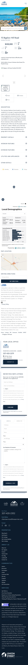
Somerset (15, 332)
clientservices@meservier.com (12, 519)
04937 (24, 332)
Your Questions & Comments (9, 447)
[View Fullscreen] (3, 260)
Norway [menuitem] (3, 576)
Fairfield (20, 332)
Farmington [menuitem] (4, 570)
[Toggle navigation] (26, 3)
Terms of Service (5, 489)
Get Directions (14, 281)
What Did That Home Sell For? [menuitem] (9, 597)
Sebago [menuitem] (3, 582)
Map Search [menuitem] (4, 533)
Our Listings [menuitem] (4, 537)
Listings (7, 332)
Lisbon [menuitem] (3, 572)
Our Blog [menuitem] (4, 555)
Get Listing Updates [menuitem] (6, 539)
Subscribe (10, 407)
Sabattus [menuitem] (4, 580)
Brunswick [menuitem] (4, 568)
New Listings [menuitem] (5, 541)
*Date (4, 435)
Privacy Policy (5, 304)
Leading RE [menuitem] (4, 557)
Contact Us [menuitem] (4, 559)
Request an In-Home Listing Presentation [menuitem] (11, 595)
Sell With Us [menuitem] (5, 591)
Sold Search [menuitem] (4, 535)
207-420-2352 (8, 513)
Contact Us (10, 362)
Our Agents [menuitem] (4, 550)
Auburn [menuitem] (3, 566)
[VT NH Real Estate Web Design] (14, 655)
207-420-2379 (8, 353)
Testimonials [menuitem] (4, 554)
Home (2, 332)
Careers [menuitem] (3, 552)
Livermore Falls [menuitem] (5, 574)
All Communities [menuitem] (5, 584)
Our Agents (20, 360)
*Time (4, 441)
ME (10, 332)
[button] (25, 28)
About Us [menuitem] (4, 548)
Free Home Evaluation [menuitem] (7, 593)
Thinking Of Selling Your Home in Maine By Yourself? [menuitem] (14, 599)
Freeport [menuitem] (4, 578)
